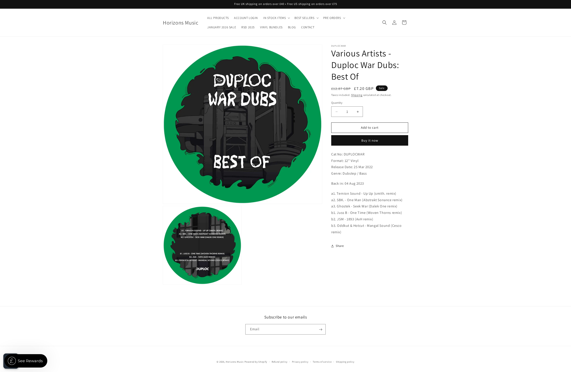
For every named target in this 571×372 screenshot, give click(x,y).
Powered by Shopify (255, 361)
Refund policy (280, 361)
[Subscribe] (320, 329)
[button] (276, 18)
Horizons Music (235, 361)
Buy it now (369, 140)
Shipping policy (345, 361)
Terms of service (322, 361)
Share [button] (340, 246)
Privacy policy (300, 361)
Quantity (336, 103)
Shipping (356, 95)
